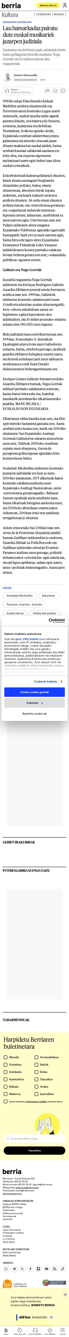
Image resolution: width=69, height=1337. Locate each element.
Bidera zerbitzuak (12, 1252)
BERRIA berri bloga (12, 1207)
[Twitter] (22, 1269)
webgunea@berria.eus (27, 1187)
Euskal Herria (15, 613)
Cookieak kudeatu (45, 681)
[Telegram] (14, 1269)
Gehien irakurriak (19, 842)
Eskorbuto (48, 595)
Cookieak (7, 1235)
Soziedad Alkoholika (20, 595)
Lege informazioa (11, 1229)
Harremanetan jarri (12, 1193)
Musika (59, 14)
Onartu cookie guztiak (34, 691)
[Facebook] (30, 1269)
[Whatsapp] (6, 1269)
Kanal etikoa (9, 1242)
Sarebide (7, 1219)
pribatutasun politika (36, 1101)
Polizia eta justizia (44, 613)
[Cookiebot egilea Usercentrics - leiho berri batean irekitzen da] (49, 621)
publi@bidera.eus (25, 1190)
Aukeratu (32, 702)
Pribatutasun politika (13, 1232)
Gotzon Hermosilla (25, 75)
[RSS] (55, 1269)
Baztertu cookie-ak (34, 713)
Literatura (43, 14)
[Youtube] (46, 1269)
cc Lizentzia (9, 1238)
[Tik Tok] (63, 1269)
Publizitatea (9, 1210)
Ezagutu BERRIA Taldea (14, 1204)
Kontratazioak (9, 1216)
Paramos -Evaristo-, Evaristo (24, 604)
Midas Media (9, 1255)
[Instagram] (38, 1269)
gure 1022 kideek (26, 639)
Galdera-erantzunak (13, 1213)
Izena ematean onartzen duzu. (36, 1101)
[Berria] (12, 1173)
